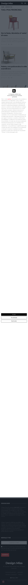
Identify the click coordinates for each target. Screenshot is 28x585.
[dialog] (14, 292)
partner (9, 99)
